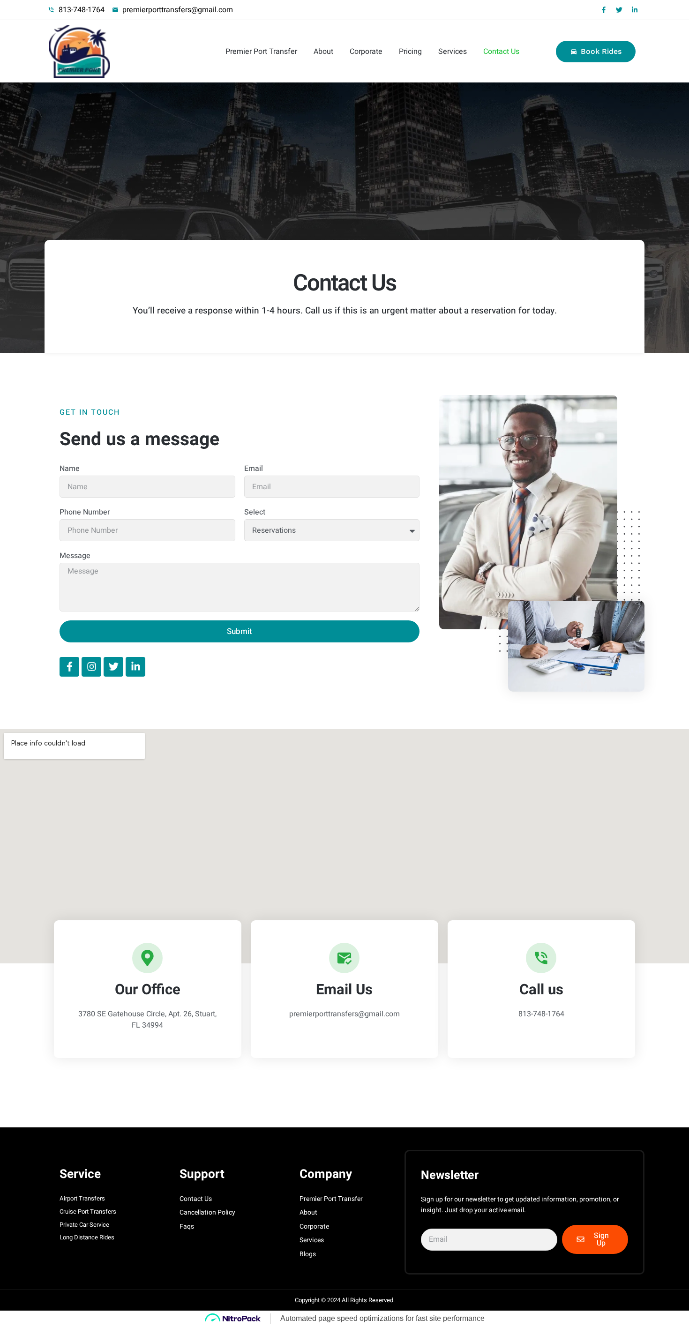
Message (75, 555)
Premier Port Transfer (261, 51)
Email (253, 468)
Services (452, 51)
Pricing (410, 51)
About (323, 51)
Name (70, 468)
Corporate (366, 51)
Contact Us (501, 51)
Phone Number (85, 512)
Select (254, 512)
